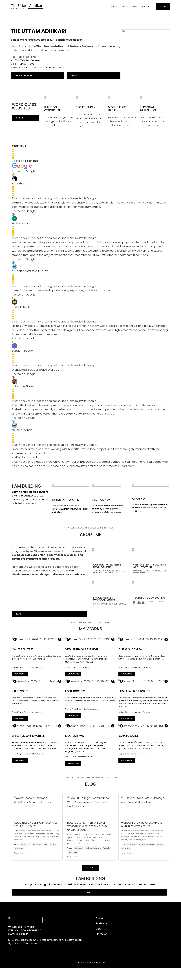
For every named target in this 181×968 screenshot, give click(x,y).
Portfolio (125, 6)
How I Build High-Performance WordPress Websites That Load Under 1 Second (87, 826)
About (114, 6)
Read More (19, 853)
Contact (145, 6)
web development (40, 844)
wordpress (19, 848)
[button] (15, 639)
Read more (127, 466)
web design (25, 844)
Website (53, 844)
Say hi (163, 6)
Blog (135, 6)
